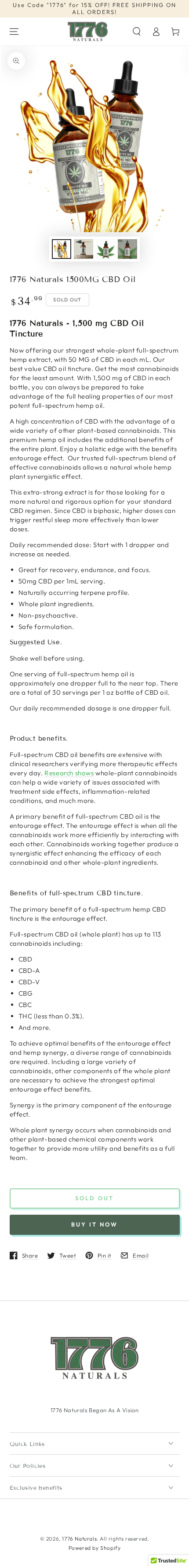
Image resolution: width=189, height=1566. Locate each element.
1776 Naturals (79, 1538)
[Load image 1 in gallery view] (61, 249)
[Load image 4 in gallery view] (127, 249)
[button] (136, 31)
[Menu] (14, 31)
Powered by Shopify (95, 1548)
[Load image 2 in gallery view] (83, 249)
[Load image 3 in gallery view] (105, 249)
